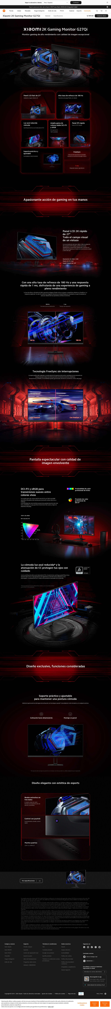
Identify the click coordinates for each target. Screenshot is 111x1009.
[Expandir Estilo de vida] (57, 11)
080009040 (89, 960)
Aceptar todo (94, 1004)
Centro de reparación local (31, 952)
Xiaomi (63, 946)
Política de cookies (66, 956)
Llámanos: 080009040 (29, 965)
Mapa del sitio (72, 993)
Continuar (76, 2)
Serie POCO (8, 952)
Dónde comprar (28, 946)
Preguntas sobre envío (30, 962)
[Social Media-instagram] (88, 947)
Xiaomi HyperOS (65, 969)
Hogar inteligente (9, 959)
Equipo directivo (65, 949)
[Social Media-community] (99, 947)
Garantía (26, 949)
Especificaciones (58, 15)
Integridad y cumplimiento (68, 966)
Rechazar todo (104, 1004)
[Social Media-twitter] (95, 947)
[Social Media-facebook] (84, 947)
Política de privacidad (67, 959)
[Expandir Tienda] (14, 11)
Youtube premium (47, 949)
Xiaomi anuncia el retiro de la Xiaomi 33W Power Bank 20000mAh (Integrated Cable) (53, 7)
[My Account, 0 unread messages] (106, 11)
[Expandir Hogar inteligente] (45, 11)
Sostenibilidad (65, 952)
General (47, 15)
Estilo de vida (8, 962)
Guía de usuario (28, 956)
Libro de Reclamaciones (30, 959)
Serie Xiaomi (8, 946)
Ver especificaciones (28, 880)
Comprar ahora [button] (101, 15)
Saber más (50, 1006)
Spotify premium (46, 956)
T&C (43, 946)
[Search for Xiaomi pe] (97, 11)
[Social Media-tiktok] (92, 947)
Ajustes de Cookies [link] (47, 993)
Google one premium (48, 952)
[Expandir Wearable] (31, 11)
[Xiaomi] (4, 11)
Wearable (7, 956)
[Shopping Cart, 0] (101, 11)
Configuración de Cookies (82, 1004)
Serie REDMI (8, 949)
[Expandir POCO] (65, 11)
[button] (107, 3)
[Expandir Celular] (22, 11)
